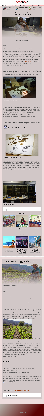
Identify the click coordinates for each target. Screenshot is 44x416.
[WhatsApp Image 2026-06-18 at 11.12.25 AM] (30, 8)
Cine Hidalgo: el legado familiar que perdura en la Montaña (35, 250)
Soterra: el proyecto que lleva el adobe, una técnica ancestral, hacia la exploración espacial (36, 8)
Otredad (16, 5)
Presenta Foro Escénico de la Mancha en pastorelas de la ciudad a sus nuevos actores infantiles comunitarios (22, 251)
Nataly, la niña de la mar (9, 249)
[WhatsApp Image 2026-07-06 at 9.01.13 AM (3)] (17, 8)
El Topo (20, 5)
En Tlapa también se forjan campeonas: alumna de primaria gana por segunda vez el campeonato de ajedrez (23, 8)
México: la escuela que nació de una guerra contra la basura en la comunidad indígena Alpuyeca (10, 8)
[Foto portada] (22, 242)
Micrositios (33, 5)
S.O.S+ (28, 5)
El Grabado (38, 5)
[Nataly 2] (9, 242)
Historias (21, 262)
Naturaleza (12, 5)
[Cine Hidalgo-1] (35, 242)
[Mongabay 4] (4, 8)
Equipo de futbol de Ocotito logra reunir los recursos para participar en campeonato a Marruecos (23, 126)
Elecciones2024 (24, 5)
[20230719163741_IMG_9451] (5, 127)
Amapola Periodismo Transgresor (13, 209)
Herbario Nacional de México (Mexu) (29, 61)
